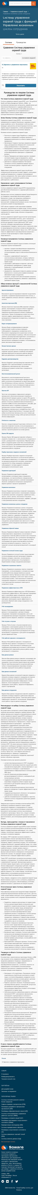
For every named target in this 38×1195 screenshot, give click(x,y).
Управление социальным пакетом (11, 565)
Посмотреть (21, 85)
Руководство (21, 42)
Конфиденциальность (8, 1076)
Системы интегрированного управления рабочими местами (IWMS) (13, 1114)
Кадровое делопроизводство (10, 359)
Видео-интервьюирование (9, 323)
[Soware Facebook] (12, 1181)
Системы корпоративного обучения (12, 1127)
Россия (4, 1058)
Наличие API (5, 390)
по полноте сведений (28, 58)
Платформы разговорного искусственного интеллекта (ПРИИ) (14, 1121)
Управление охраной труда (18, 11)
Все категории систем (8, 1141)
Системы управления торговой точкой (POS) (13, 1135)
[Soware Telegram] (2, 1181)
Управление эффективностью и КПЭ (12, 588)
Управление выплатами (8, 487)
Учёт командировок (7, 606)
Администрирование (8, 290)
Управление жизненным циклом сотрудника (14, 504)
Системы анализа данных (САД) (11, 1138)
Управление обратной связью (10, 528)
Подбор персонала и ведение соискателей (14, 452)
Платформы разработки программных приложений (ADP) (13, 1107)
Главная (5, 11)
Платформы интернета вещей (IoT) (12, 1118)
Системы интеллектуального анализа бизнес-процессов (12, 1101)
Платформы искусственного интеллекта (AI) (13, 1131)
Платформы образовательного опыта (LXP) (14, 1111)
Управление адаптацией (9, 470)
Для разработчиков (7, 1089)
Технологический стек (8, 1079)
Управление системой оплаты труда (12, 550)
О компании (5, 1074)
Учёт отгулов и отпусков (9, 621)
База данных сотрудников (9, 690)
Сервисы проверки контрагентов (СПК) (13, 1104)
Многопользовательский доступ (11, 374)
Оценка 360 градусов (8, 433)
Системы (8, 42)
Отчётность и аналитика (8, 420)
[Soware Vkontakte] (7, 1181)
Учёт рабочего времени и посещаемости (13, 638)
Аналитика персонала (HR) (9, 303)
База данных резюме (8, 655)
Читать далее (20, 34)
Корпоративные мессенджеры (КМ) (12, 1125)
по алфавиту (6, 58)
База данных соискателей (9, 671)
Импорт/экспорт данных (9, 346)
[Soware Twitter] (16, 1181)
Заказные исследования (8, 1091)
